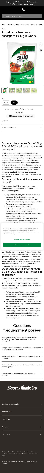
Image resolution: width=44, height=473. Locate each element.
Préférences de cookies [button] (9, 454)
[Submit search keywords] (4, 16)
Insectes (34, 24)
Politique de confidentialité (10, 452)
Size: (3, 99)
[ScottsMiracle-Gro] (23, 9)
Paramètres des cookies (22, 239)
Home (4, 24)
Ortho (18, 24)
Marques (11, 24)
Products (26, 24)
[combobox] (22, 16)
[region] (22, 236)
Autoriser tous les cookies (22, 245)
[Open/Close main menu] (3, 9)
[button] (20, 116)
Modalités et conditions (27, 452)
